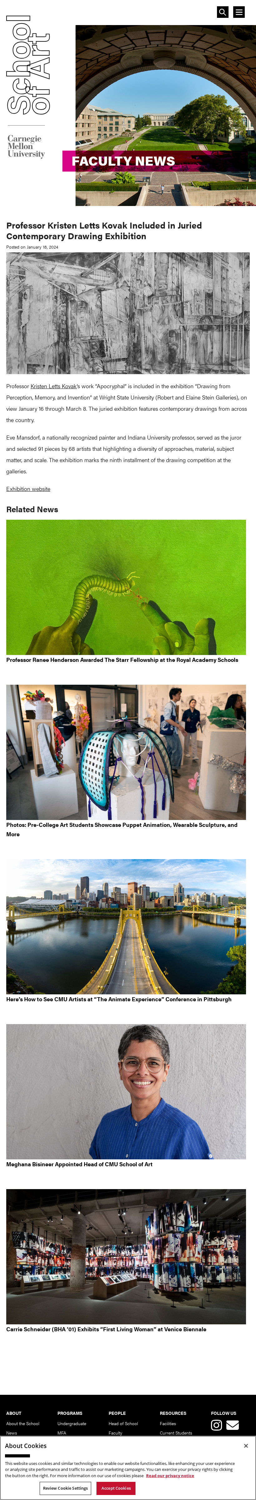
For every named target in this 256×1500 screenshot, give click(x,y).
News (11, 1433)
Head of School (123, 1423)
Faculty (115, 1433)
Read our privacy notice (170, 1475)
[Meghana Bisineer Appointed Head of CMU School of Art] (128, 1091)
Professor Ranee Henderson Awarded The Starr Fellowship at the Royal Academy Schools (122, 659)
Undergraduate (71, 1423)
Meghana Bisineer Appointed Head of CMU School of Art (79, 1164)
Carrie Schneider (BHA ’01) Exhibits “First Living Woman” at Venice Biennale (106, 1329)
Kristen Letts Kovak (54, 386)
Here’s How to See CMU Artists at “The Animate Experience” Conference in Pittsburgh (119, 999)
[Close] (246, 1446)
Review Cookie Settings (65, 1488)
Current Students (176, 1433)
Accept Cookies (116, 1488)
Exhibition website (28, 488)
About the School (22, 1423)
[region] (128, 1468)
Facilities (168, 1423)
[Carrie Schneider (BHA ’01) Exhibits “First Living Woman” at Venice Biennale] (128, 1256)
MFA (61, 1433)
